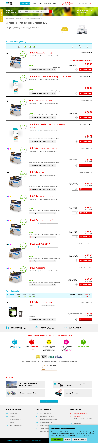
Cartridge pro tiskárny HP (36, 18)
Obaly (49, 3)
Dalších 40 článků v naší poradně (49, 401)
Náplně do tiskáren (25, 3)
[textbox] (34, 11)
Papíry (45, 3)
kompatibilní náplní (73, 313)
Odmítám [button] (67, 439)
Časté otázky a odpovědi (45, 413)
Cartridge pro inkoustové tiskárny (22, 18)
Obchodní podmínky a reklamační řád (48, 419)
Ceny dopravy (56, 67)
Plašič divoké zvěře (36, 440)
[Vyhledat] (50, 11)
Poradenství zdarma (44, 431)
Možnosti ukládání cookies (46, 428)
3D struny (34, 3)
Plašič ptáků (27, 440)
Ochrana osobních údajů (45, 425)
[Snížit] (77, 70)
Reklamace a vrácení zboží (46, 422)
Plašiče (54, 3)
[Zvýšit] (77, 68)
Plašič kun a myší (18, 440)
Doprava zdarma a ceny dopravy (47, 416)
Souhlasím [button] (57, 439)
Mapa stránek (9, 440)
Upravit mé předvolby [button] (79, 439)
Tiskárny (40, 3)
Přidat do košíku (86, 69)
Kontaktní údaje (77, 423)
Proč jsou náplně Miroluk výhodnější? (49, 55)
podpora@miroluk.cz (80, 413)
